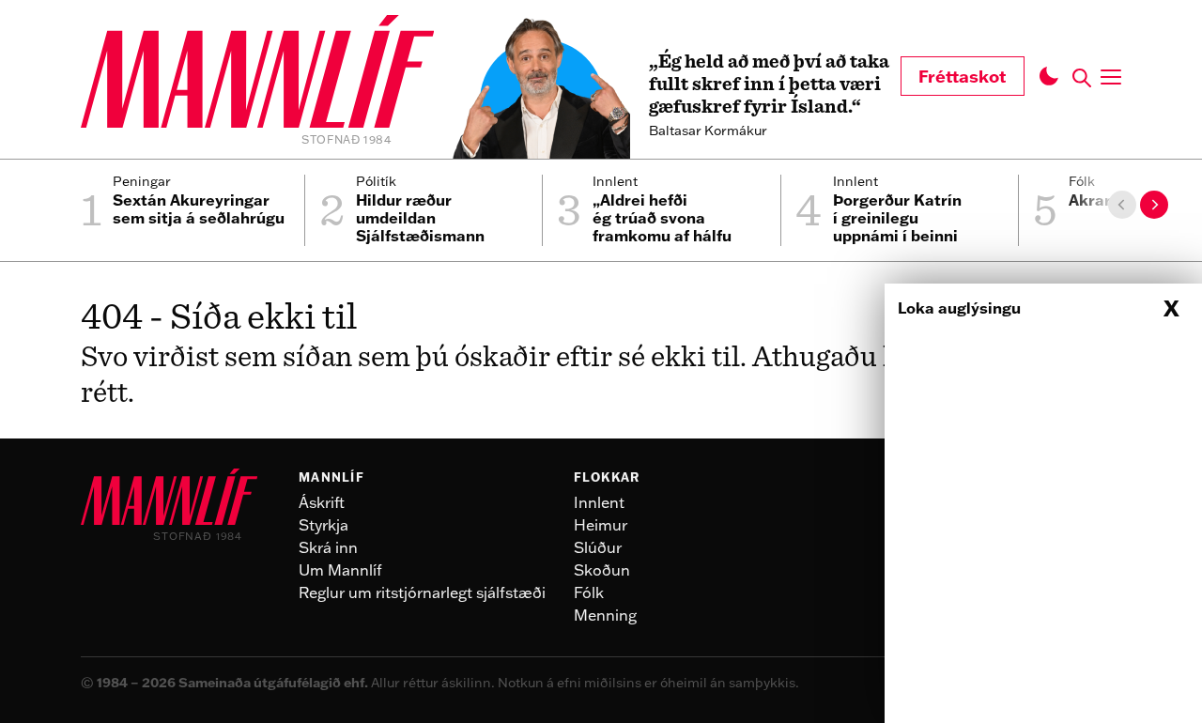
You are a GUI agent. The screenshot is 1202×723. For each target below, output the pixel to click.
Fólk (589, 592)
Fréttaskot (962, 76)
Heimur (600, 524)
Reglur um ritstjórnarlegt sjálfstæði (422, 592)
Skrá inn (328, 547)
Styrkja (323, 524)
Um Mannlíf (340, 570)
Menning (605, 615)
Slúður (598, 547)
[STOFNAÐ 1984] (257, 74)
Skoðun (602, 570)
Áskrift (322, 502)
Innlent (599, 502)
